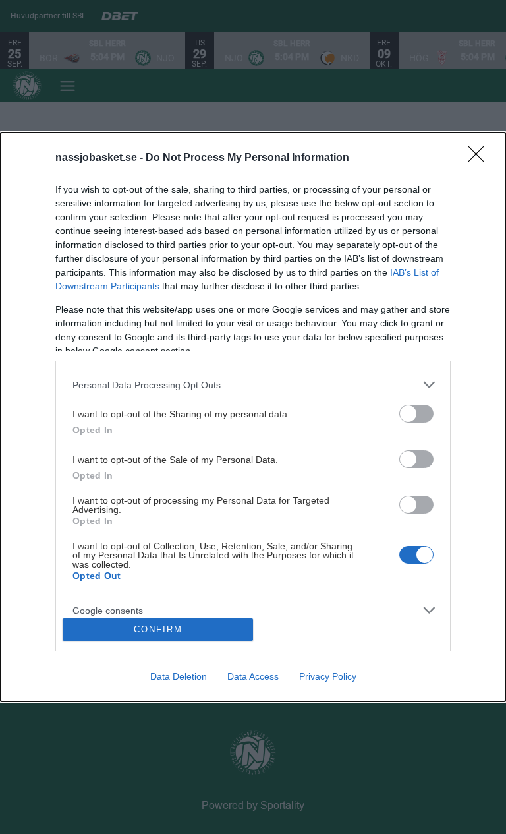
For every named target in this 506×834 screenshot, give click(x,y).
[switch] (416, 414)
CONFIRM (158, 629)
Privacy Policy (327, 676)
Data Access (253, 676)
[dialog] (253, 417)
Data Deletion (178, 676)
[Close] (480, 158)
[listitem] (253, 385)
